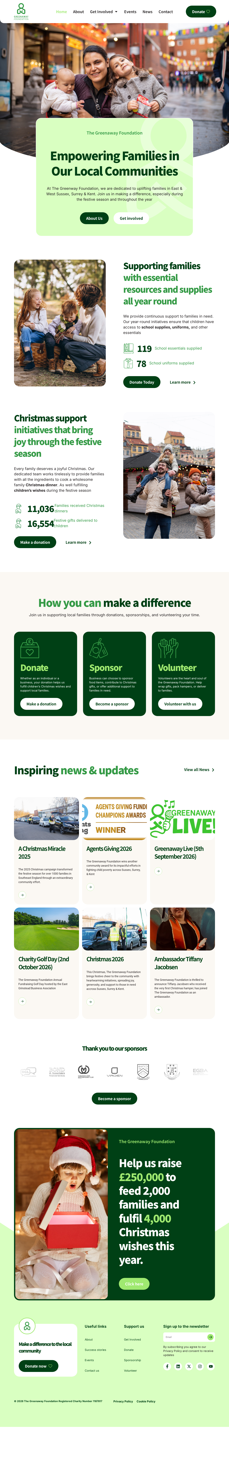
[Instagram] (200, 1366)
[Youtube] (211, 1366)
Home (61, 11)
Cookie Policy (146, 1401)
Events (130, 11)
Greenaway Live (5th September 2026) (178, 852)
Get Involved (101, 11)
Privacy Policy (123, 1401)
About (78, 11)
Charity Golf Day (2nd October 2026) (43, 963)
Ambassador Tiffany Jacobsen (178, 963)
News (148, 11)
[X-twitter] (189, 1366)
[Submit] (210, 1337)
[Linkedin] (178, 1366)
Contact (166, 11)
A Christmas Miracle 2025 (41, 852)
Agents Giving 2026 (109, 848)
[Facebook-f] (167, 1366)
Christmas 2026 (105, 959)
